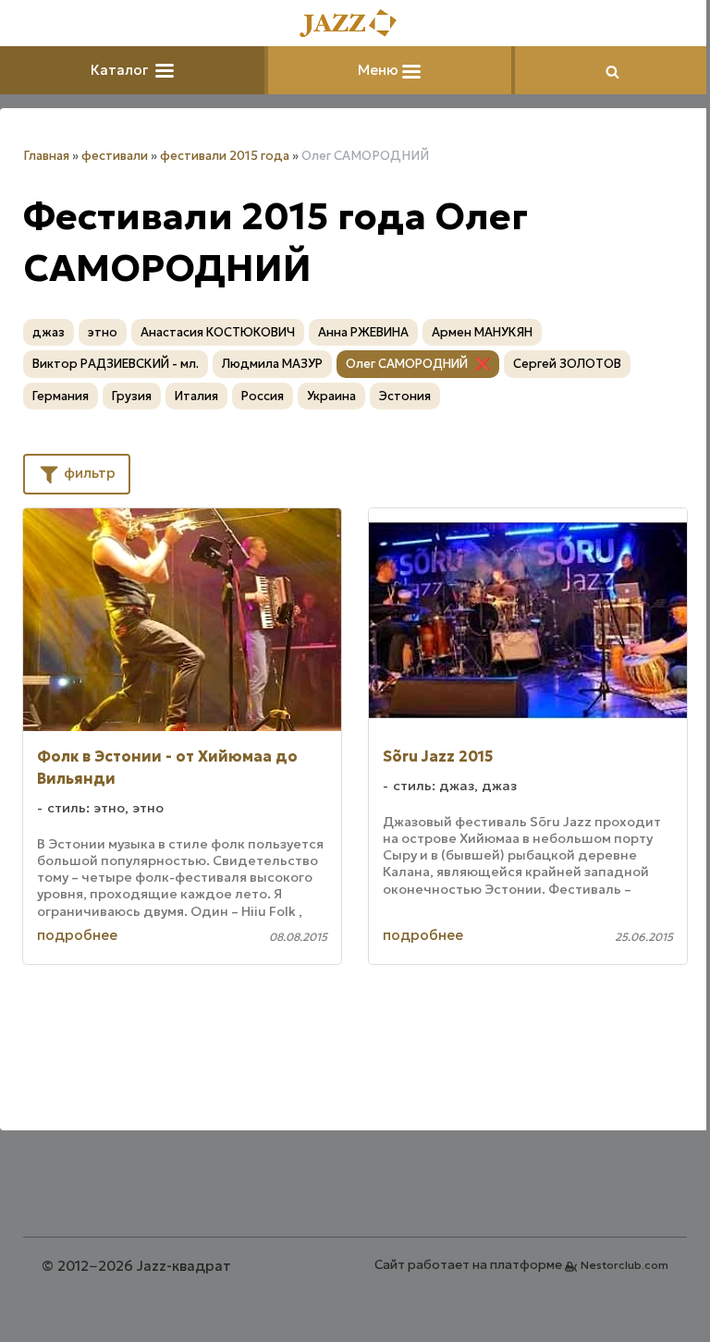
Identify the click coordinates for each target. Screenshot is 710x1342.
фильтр (88, 473)
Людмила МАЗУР (272, 364)
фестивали (114, 156)
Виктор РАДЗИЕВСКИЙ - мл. (115, 364)
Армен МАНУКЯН (482, 332)
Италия (196, 396)
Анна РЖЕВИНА (363, 332)
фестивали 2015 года (224, 156)
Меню (380, 70)
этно (102, 332)
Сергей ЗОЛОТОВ (567, 364)
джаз (48, 332)
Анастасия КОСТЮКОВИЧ (218, 332)
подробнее (77, 935)
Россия (262, 396)
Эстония (405, 396)
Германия (60, 396)
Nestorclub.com (624, 1265)
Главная (46, 156)
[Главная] (355, 24)
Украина (331, 396)
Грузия (132, 396)
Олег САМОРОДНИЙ (407, 364)
